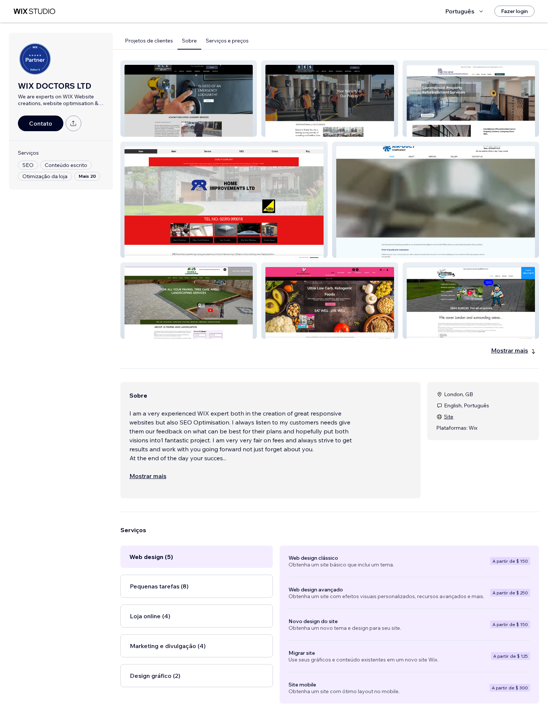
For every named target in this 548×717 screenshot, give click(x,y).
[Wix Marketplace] (34, 11)
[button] (188, 98)
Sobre (189, 40)
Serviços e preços (227, 40)
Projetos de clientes (149, 40)
